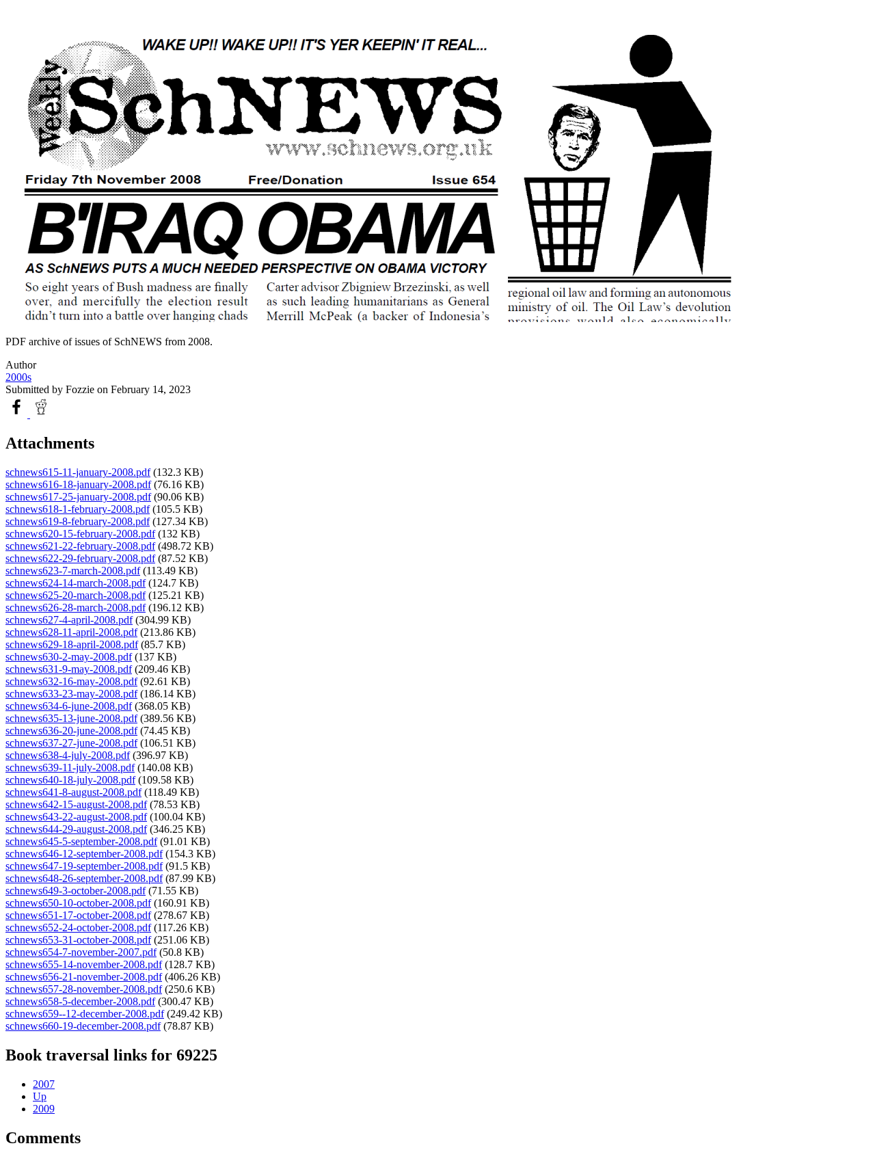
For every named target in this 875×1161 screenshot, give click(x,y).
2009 (44, 1109)
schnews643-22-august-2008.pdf (76, 817)
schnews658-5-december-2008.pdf (80, 1001)
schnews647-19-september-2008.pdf (84, 866)
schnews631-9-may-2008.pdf (68, 669)
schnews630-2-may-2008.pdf (68, 657)
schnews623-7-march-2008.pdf (72, 570)
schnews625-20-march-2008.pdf (75, 595)
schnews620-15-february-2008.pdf (80, 533)
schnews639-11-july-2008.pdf (70, 767)
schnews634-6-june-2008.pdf (68, 706)
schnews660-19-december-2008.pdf (83, 1026)
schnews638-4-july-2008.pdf (67, 755)
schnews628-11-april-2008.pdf (71, 632)
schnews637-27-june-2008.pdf (71, 743)
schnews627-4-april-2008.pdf (69, 620)
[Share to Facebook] (17, 414)
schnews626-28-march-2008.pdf (75, 607)
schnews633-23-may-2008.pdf (71, 693)
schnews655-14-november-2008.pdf (83, 964)
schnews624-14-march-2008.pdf (75, 583)
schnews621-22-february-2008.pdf (80, 546)
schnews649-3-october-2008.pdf (75, 890)
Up (39, 1096)
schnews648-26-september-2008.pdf (84, 878)
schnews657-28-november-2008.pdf (83, 989)
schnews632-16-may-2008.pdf (71, 681)
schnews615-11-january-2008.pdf (77, 472)
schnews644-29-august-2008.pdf (76, 829)
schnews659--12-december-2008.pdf (84, 1013)
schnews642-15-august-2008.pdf (76, 804)
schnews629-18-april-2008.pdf (71, 644)
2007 (44, 1084)
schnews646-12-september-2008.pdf (84, 853)
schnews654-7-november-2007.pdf (81, 952)
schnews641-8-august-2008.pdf (73, 792)
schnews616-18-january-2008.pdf (78, 484)
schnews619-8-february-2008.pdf (77, 521)
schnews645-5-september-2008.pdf (81, 841)
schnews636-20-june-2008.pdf (71, 730)
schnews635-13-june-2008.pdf (71, 718)
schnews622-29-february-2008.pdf (80, 558)
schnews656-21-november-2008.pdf (83, 977)
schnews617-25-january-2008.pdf (78, 497)
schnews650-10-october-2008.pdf (78, 903)
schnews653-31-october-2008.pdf (78, 940)
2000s (18, 377)
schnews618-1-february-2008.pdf (77, 509)
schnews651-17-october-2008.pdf (78, 915)
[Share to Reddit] (41, 414)
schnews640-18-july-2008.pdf (70, 780)
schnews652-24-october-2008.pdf (78, 927)
